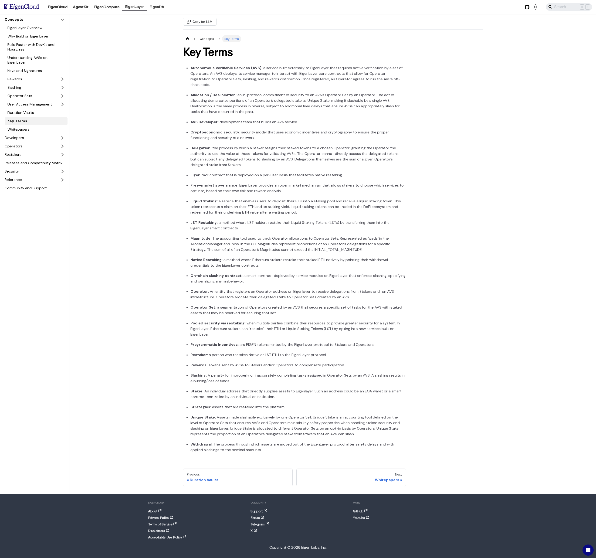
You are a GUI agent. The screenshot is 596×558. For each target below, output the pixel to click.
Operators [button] (14, 146)
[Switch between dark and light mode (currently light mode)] (535, 7)
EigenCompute (106, 7)
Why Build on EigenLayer (28, 36)
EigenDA (156, 7)
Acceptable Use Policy (165, 537)
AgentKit (80, 7)
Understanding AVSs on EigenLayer (27, 60)
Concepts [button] (14, 19)
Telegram (257, 524)
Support (257, 511)
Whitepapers (18, 129)
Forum (255, 518)
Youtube (359, 518)
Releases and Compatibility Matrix (33, 162)
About (152, 511)
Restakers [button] (13, 154)
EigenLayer (134, 7)
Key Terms (17, 121)
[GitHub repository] (527, 7)
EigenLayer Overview (24, 27)
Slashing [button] (14, 87)
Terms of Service (160, 524)
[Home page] (187, 38)
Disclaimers (156, 531)
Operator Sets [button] (19, 95)
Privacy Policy (158, 518)
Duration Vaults (20, 112)
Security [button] (12, 171)
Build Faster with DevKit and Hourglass (30, 47)
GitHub (358, 511)
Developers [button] (14, 137)
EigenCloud (58, 7)
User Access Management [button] (29, 104)
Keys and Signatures (24, 70)
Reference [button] (13, 179)
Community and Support (26, 188)
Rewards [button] (14, 79)
